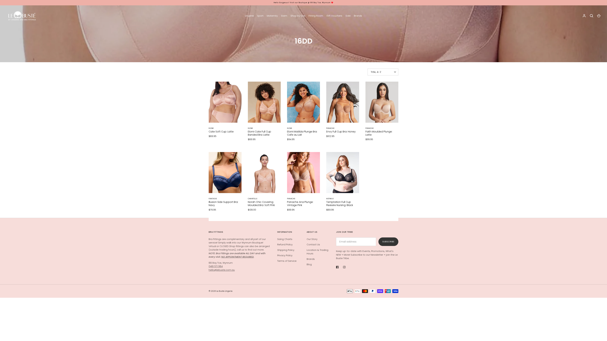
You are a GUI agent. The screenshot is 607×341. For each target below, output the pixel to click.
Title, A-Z (376, 72)
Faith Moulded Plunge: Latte (378, 133)
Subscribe (388, 241)
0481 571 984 (216, 266)
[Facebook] (339, 267)
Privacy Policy (284, 255)
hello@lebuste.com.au (222, 270)
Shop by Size (298, 15)
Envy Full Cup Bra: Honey (341, 131)
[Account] (584, 15)
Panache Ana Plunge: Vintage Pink (300, 203)
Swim (284, 15)
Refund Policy (285, 244)
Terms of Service (287, 261)
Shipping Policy (285, 250)
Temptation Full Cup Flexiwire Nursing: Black (339, 203)
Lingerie (249, 15)
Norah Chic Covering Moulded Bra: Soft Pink (261, 203)
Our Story (312, 239)
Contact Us (313, 244)
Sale (348, 15)
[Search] (591, 15)
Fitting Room (316, 15)
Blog (309, 264)
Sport (260, 15)
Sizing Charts (284, 239)
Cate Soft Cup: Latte (221, 131)
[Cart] (598, 15)
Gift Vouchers (334, 15)
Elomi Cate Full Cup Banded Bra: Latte (259, 133)
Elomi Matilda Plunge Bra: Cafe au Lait (302, 133)
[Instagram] (346, 267)
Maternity (272, 15)
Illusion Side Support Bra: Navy (223, 203)
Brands (358, 15)
